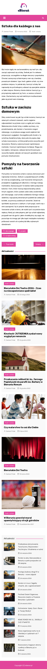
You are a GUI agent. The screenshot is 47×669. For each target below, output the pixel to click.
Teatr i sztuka (36, 31)
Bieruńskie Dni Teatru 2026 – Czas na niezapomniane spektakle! (22, 289)
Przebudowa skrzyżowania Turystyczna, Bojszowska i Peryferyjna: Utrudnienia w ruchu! (30, 546)
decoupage (9, 231)
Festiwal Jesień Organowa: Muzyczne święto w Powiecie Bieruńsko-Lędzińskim (29, 597)
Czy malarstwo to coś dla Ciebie (21, 427)
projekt (23, 231)
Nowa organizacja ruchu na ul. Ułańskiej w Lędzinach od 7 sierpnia (29, 633)
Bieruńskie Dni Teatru (16, 470)
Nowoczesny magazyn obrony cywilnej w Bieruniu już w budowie (29, 647)
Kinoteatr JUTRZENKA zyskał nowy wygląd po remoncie (23, 335)
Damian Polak (8, 31)
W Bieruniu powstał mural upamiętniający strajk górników (21, 519)
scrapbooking (10, 236)
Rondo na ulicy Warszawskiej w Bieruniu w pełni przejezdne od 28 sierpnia (29, 560)
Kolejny (38, 244)
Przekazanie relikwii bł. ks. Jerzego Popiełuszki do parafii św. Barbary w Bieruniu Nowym (23, 382)
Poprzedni (10, 244)
